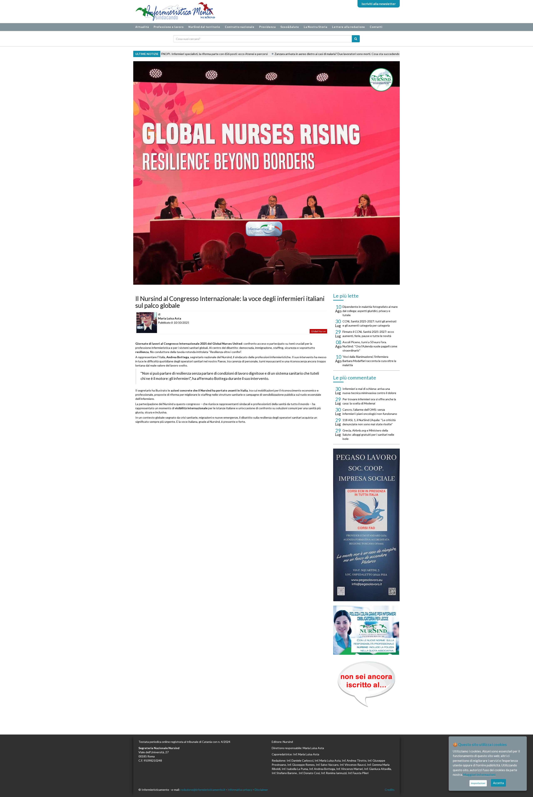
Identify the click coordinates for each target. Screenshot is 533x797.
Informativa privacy (240, 789)
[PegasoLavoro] (366, 684)
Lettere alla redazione (348, 27)
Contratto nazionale (239, 27)
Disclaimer (261, 789)
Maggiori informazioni (479, 774)
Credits (390, 789)
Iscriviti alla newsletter (379, 4)
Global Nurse (318, 331)
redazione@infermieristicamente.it (203, 789)
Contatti (376, 27)
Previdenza (267, 27)
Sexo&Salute (289, 27)
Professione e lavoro (169, 27)
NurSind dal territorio (204, 27)
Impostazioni (478, 783)
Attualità (142, 27)
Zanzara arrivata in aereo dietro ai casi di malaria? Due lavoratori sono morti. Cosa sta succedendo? (280, 54)
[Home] (173, 11)
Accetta (498, 783)
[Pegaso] (366, 525)
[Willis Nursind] (366, 630)
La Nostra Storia (315, 27)
